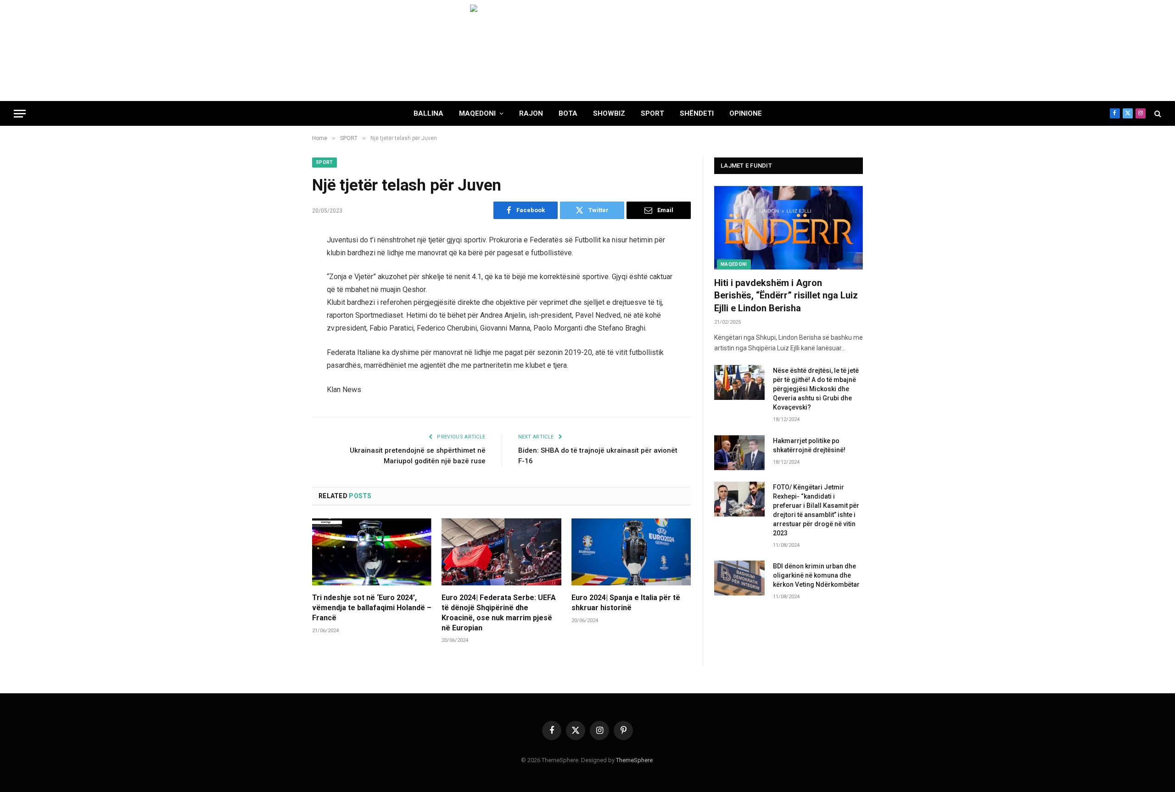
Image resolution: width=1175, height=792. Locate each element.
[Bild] (587, 50)
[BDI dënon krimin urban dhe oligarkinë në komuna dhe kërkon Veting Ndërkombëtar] (739, 578)
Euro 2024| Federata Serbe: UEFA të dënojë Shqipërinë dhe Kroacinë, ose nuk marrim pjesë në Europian (499, 612)
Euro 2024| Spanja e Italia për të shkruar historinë (625, 602)
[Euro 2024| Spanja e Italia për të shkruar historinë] (631, 551)
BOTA (568, 113)
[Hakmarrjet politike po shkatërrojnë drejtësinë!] (739, 452)
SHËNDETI (697, 113)
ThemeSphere (634, 760)
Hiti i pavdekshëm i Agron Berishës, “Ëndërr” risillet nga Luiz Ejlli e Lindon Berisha (786, 295)
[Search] (1157, 113)
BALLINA (428, 113)
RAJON (531, 113)
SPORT (652, 113)
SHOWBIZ (609, 113)
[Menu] (20, 113)
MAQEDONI (477, 113)
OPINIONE (745, 113)
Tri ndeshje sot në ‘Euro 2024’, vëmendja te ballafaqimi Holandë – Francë (371, 607)
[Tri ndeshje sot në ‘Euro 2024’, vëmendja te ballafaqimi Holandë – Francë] (371, 551)
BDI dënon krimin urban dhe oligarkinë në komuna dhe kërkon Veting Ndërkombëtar (816, 575)
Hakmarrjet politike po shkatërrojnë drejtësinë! (809, 445)
